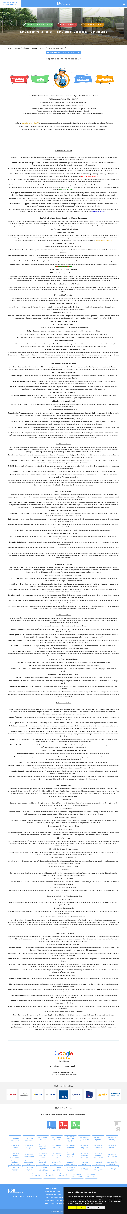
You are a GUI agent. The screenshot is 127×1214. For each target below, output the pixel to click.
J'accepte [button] (72, 1208)
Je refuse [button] (81, 1208)
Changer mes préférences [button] (95, 1208)
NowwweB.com (61, 1211)
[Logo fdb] (63, 3)
